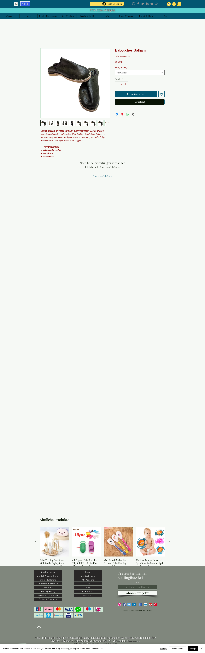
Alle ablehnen (178, 648)
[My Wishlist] (174, 4)
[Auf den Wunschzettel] (161, 95)
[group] (102, 551)
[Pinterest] (155, 604)
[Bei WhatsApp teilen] (127, 115)
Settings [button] (163, 648)
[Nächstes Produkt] (169, 541)
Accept (193, 648)
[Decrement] (117, 84)
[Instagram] (133, 3)
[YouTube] (152, 3)
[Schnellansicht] (54, 542)
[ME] (16, 4)
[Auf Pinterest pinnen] (122, 115)
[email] (145, 604)
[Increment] (125, 84)
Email (136, 582)
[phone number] (140, 604)
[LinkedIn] (147, 3)
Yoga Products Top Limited (49, 637)
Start (42, 38)
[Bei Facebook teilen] (117, 115)
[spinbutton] (121, 84)
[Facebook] (138, 3)
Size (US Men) (121, 68)
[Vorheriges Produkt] (36, 541)
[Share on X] (132, 115)
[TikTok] (156, 3)
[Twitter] (142, 3)
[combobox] (140, 73)
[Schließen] (201, 648)
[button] (179, 3)
